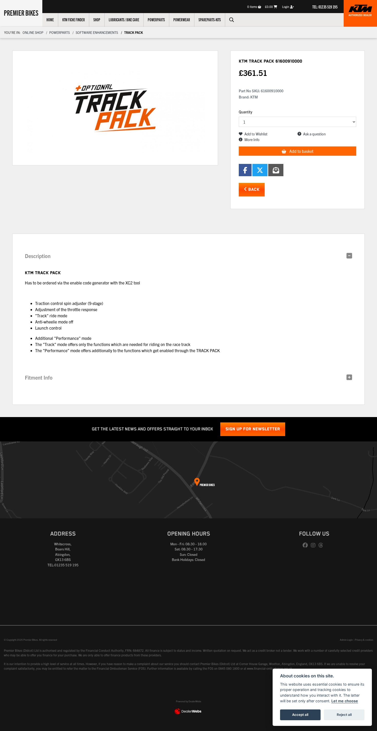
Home (50, 19)
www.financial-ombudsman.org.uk (269, 668)
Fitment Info (39, 377)
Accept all (300, 715)
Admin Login (346, 639)
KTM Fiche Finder (73, 19)
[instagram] (314, 545)
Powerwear (181, 19)
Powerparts (156, 19)
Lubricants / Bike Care (124, 19)
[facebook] (306, 545)
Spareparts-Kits (210, 19)
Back (253, 189)
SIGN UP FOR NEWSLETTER (252, 429)
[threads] (322, 545)
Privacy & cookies (364, 639)
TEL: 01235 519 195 (325, 6)
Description (38, 256)
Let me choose (344, 701)
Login (286, 6)
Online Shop (33, 32)
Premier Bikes (21, 12)
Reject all (344, 715)
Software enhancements (97, 32)
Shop (96, 19)
